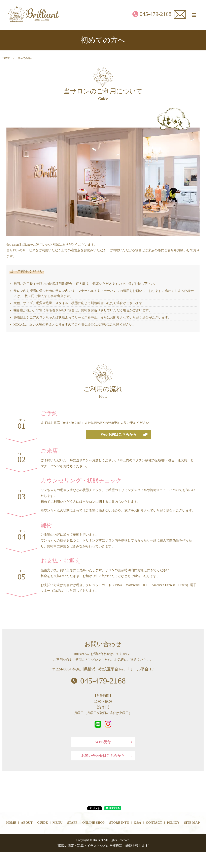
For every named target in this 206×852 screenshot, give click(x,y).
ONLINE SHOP (93, 822)
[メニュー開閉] (194, 15)
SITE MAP (192, 822)
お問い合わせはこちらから (103, 756)
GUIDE (42, 822)
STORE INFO (119, 822)
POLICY (173, 822)
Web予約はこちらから (119, 434)
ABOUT (27, 822)
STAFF (72, 822)
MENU (58, 822)
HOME (6, 58)
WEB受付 (103, 742)
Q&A (137, 822)
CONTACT (154, 822)
